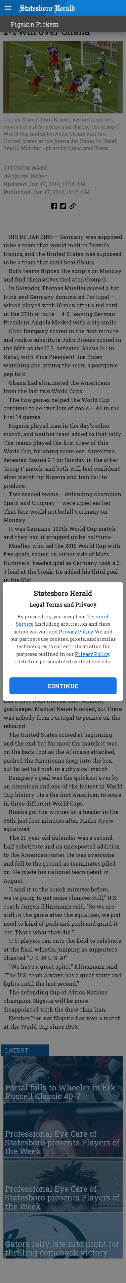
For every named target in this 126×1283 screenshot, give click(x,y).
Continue (63, 685)
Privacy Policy (76, 631)
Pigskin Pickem (35, 24)
